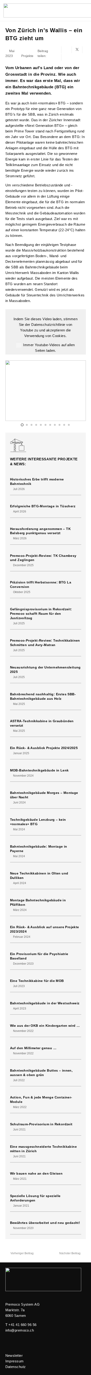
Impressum (14, 1361)
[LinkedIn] (7, 1341)
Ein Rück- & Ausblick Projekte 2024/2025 (44, 748)
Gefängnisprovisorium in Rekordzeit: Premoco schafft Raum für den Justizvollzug (41, 614)
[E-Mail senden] (56, 49)
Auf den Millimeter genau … (33, 1048)
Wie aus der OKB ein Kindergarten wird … (45, 1025)
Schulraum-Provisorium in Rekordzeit (41, 1124)
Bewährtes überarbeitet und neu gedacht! (45, 1223)
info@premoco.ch (19, 1330)
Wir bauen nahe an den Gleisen (36, 1173)
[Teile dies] (66, 49)
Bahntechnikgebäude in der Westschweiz (45, 1003)
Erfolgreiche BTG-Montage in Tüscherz (43, 506)
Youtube (26, 330)
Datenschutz (15, 1367)
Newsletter (14, 1355)
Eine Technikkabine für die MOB (37, 981)
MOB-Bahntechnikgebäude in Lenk (39, 770)
